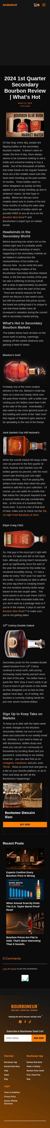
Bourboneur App (10, 1062)
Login (5, 968)
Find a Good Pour (33, 1075)
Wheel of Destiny (33, 1066)
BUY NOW (25, 824)
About (6, 1075)
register (13, 968)
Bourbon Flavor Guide (35, 1070)
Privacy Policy (10, 1096)
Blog (6, 1079)
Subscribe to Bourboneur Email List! (25, 1031)
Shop (6, 1070)
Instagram (8, 763)
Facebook (20, 763)
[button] (43, 4)
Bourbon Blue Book (13, 217)
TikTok (6, 766)
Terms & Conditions (12, 1092)
